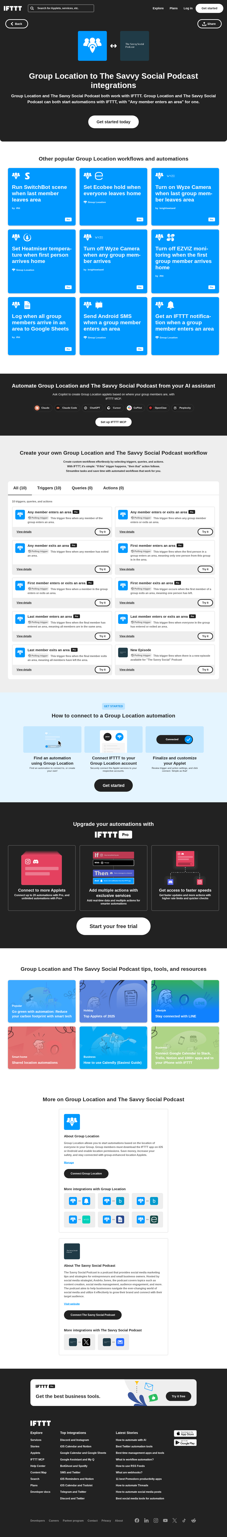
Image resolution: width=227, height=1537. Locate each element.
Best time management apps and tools (140, 1453)
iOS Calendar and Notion (75, 1446)
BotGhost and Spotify (73, 1466)
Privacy (106, 1520)
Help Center (37, 1466)
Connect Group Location (86, 1173)
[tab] (20, 488)
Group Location (58, 76)
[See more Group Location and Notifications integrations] (79, 1201)
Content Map (38, 1472)
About (119, 1520)
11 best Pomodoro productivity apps (139, 1479)
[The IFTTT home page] (13, 8)
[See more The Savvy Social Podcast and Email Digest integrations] (113, 1342)
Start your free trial (113, 926)
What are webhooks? (129, 1472)
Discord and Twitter (72, 1498)
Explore (158, 8)
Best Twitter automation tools (134, 1446)
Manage (69, 1162)
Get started (209, 8)
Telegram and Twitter (73, 1492)
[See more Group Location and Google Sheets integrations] (113, 1219)
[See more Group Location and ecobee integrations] (147, 1219)
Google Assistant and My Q (77, 1459)
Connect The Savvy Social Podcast (93, 1314)
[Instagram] (156, 1520)
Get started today (113, 121)
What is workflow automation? (135, 1459)
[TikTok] (184, 1520)
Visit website (72, 1304)
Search (34, 1479)
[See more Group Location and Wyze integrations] (79, 1219)
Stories (34, 1446)
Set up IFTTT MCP (113, 422)
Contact (93, 1520)
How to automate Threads (132, 1485)
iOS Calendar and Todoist (76, 1485)
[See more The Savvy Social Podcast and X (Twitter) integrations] (79, 1342)
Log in (188, 8)
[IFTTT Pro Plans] (76, 512)
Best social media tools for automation (140, 1498)
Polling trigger (40, 517)
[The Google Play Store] (185, 1443)
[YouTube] (165, 1520)
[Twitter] (175, 1520)
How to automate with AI (131, 1440)
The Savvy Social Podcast (149, 76)
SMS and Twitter (70, 1472)
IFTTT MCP (37, 1459)
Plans (174, 8)
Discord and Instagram (74, 1440)
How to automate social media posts (138, 1492)
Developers (37, 1520)
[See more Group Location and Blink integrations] (113, 1201)
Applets (35, 1453)
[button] (113, 785)
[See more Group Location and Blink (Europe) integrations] (147, 1201)
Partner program (73, 1520)
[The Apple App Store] (185, 1434)
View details (24, 531)
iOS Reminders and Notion (77, 1479)
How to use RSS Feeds (130, 1466)
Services (35, 1440)
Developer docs (40, 1492)
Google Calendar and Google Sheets (83, 1453)
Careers (54, 1520)
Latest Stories (127, 1433)
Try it (102, 531)
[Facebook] (137, 1520)
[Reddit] (194, 1520)
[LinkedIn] (146, 1520)
